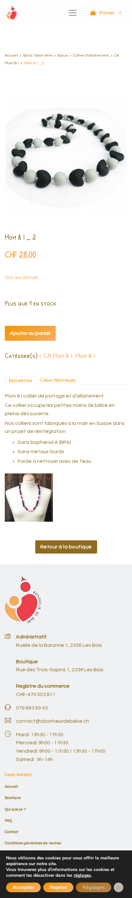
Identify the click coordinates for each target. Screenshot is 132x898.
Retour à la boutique (66, 546)
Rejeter (58, 887)
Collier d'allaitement (91, 55)
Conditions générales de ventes (33, 843)
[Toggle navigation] (73, 13)
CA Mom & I (58, 355)
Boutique (13, 798)
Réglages (93, 887)
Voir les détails (21, 277)
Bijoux (62, 55)
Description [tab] (20, 380)
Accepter (23, 887)
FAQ (8, 821)
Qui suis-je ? (15, 809)
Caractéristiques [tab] (58, 379)
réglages (82, 875)
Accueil (11, 55)
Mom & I (85, 355)
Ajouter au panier (30, 333)
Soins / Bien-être (38, 55)
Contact (11, 832)
